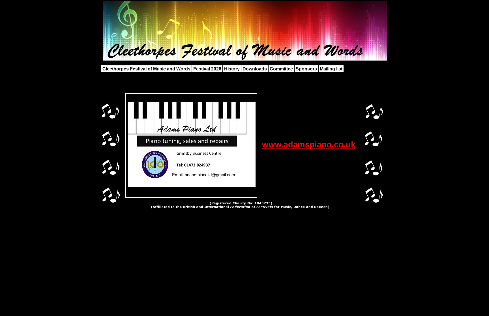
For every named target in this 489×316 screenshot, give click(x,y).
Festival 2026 (207, 68)
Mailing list (331, 68)
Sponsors (306, 68)
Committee (281, 68)
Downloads (255, 68)
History (232, 68)
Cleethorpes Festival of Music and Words (146, 68)
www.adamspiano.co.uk (308, 144)
